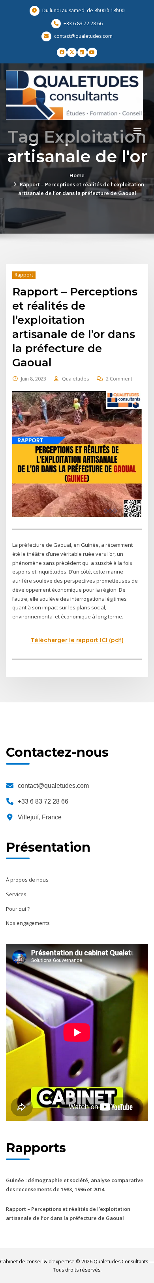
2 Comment (119, 378)
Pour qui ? (18, 908)
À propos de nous (27, 879)
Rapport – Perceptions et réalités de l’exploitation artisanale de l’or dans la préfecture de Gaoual (74, 327)
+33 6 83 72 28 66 (43, 801)
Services (16, 894)
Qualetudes (75, 378)
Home (77, 175)
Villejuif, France (40, 817)
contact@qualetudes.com (53, 785)
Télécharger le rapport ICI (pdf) (77, 640)
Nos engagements (28, 923)
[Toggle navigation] (137, 131)
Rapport (24, 274)
